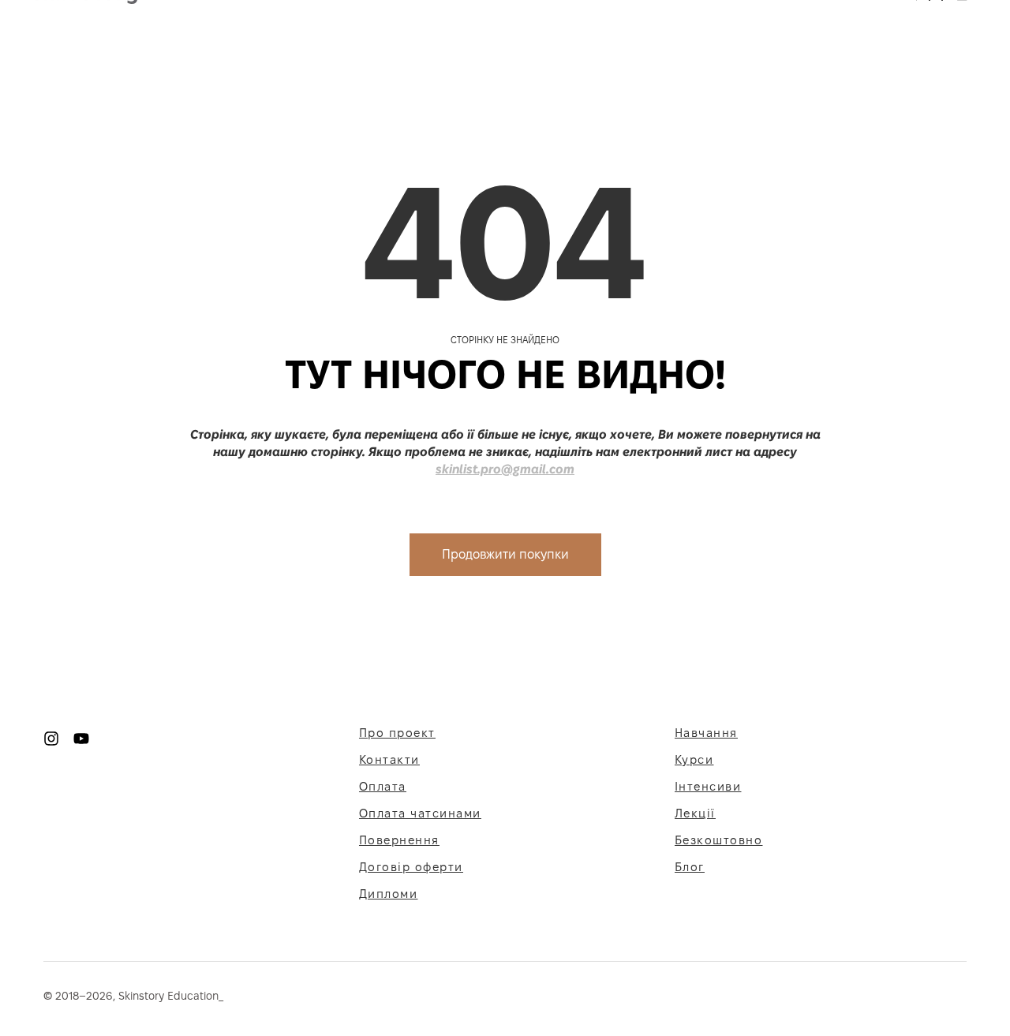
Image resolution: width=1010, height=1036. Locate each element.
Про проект (397, 732)
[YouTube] (81, 737)
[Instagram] (51, 737)
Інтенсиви (708, 786)
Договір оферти (411, 866)
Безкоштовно (719, 840)
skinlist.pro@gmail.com (505, 469)
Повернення (399, 840)
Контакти (389, 759)
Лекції (695, 813)
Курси (694, 759)
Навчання (706, 732)
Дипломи (388, 893)
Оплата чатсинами (420, 813)
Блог (690, 866)
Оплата (382, 786)
